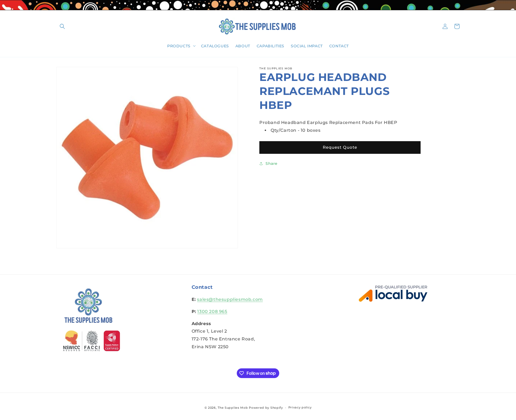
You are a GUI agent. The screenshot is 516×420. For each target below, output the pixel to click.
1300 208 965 (212, 311)
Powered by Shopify (266, 408)
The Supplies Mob (233, 408)
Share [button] (272, 163)
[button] (62, 26)
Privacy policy (300, 407)
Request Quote (340, 147)
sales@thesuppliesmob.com (230, 299)
